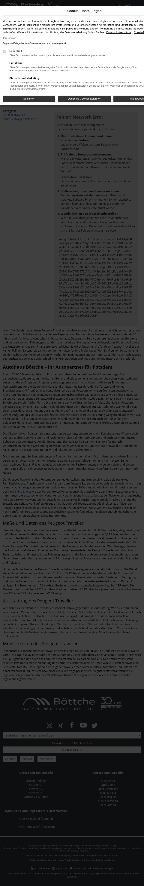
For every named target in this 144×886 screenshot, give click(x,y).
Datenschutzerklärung (119, 32)
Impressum (9, 37)
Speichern (29, 98)
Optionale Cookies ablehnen (84, 98)
